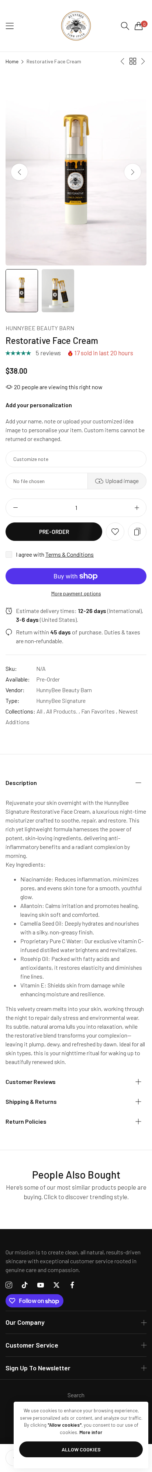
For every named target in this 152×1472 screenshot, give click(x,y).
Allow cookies (81, 1449)
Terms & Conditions (69, 554)
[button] (132, 171)
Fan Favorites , (99, 711)
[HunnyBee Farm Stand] (76, 25)
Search (76, 1394)
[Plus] (136, 508)
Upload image (122, 480)
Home (12, 61)
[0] (139, 26)
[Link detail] (9, 1285)
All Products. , (63, 711)
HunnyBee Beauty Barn (40, 327)
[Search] (125, 26)
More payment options (76, 593)
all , (41, 711)
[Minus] (15, 508)
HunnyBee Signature (61, 700)
